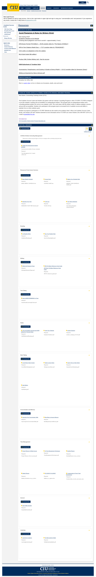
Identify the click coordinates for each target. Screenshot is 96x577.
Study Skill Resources (25, 125)
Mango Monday (8, 38)
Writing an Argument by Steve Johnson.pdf (32, 73)
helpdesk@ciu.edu (31, 20)
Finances (49, 8)
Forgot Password (82, 4)
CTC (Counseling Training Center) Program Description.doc (32, 120)
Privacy (40, 573)
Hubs (5, 52)
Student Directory (8, 46)
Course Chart (48, 179)
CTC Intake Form (23, 118)
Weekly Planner (25, 473)
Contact (29, 573)
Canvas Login (30, 5)
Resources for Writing (25, 29)
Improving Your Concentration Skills (30, 417)
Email (25, 5)
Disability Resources (9, 30)
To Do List (47, 201)
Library (21, 5)
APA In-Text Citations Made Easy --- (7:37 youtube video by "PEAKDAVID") (41, 47)
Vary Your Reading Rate (50, 233)
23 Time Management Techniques (52, 451)
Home (22, 8)
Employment (55, 573)
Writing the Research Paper (28, 266)
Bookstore (6, 45)
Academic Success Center (36, 10)
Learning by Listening (27, 537)
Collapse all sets (87, 131)
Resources (56, 8)
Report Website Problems (63, 573)
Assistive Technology (25, 77)
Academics (28, 8)
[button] (24, 128)
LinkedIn (36, 5)
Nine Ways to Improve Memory (52, 417)
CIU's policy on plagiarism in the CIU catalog (32, 51)
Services (43, 8)
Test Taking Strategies (72, 201)
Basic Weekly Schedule (27, 179)
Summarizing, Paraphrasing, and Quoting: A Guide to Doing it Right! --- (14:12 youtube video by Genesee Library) (53, 69)
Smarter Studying (71, 330)
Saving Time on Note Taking (73, 362)
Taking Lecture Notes (49, 362)
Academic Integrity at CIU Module (29, 38)
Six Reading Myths (26, 233)
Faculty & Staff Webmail (10, 48)
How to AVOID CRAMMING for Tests (30, 298)
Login (82, 2)
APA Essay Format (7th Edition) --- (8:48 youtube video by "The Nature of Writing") (43, 44)
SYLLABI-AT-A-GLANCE (50, 473)
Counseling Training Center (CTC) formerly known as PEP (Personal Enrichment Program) (44, 92)
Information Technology (67, 8)
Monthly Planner (71, 451)
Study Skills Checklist (27, 505)
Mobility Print (7, 50)
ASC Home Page (8, 29)
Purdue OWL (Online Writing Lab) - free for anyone (34, 59)
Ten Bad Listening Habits (50, 537)
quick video (27, 83)
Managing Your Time (27, 201)
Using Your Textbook (49, 330)
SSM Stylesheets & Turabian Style (30, 64)
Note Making (25, 385)
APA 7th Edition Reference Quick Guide (53, 266)
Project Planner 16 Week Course (29, 451)
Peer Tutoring (7, 32)
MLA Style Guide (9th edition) (27, 54)
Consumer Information (47, 573)
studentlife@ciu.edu (29, 114)
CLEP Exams (7, 34)
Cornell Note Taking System (28, 362)
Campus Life (36, 8)
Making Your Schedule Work (73, 179)
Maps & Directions (35, 573)
